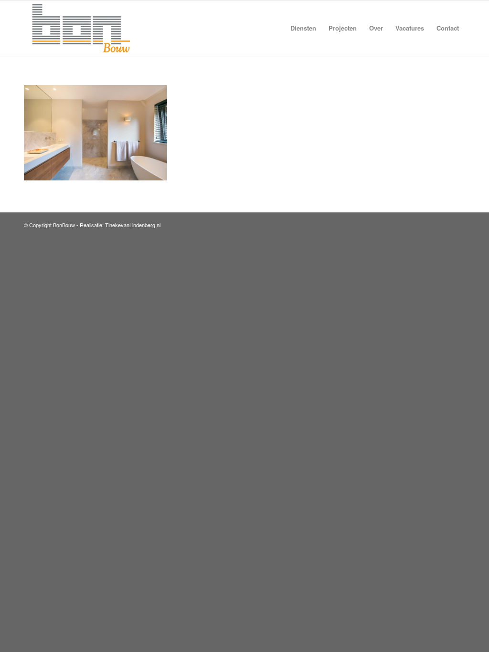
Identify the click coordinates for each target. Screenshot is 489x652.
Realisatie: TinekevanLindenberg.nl (120, 225)
